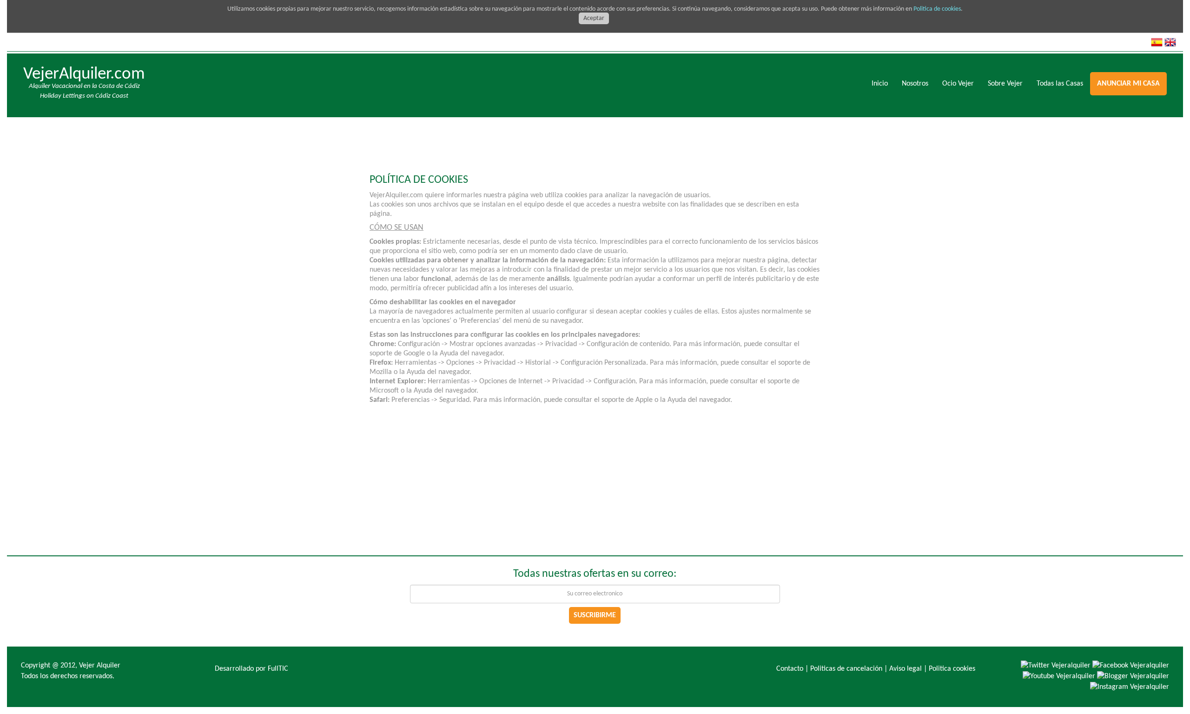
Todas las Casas (1060, 83)
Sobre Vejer (1005, 83)
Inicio (880, 83)
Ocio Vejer (958, 83)
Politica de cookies (937, 9)
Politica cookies (952, 669)
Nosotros (915, 83)
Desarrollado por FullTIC (251, 669)
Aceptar (593, 18)
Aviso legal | (908, 669)
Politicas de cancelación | (848, 669)
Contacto (789, 669)
